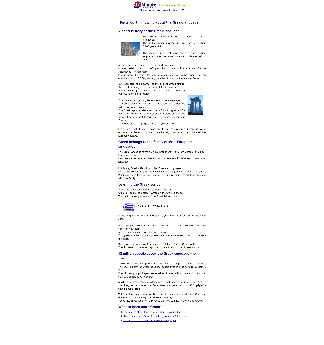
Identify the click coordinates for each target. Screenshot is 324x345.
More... (177, 10)
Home (143, 10)
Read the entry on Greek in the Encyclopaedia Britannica (154, 316)
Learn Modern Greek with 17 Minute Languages (149, 320)
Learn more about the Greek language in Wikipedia (151, 312)
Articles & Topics (158, 10)
